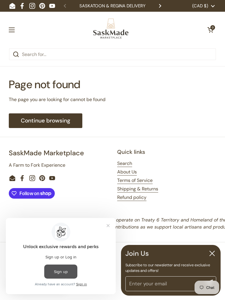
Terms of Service (135, 180)
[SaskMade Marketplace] (111, 30)
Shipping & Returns (137, 189)
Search (124, 163)
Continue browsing (45, 120)
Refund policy (131, 197)
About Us (127, 172)
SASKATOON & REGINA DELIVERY (112, 6)
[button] (210, 30)
